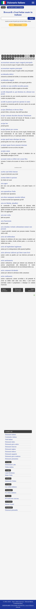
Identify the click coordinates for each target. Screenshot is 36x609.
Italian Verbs (8, 475)
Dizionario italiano (10, 434)
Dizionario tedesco (10, 451)
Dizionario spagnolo (11, 454)
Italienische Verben (10, 481)
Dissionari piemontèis (11, 510)
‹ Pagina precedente (4, 289)
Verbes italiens (9, 467)
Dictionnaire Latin (10, 464)
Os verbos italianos (10, 492)
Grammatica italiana (11, 437)
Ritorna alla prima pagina (18, 289)
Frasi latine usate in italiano (15, 7)
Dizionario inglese (10, 449)
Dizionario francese (10, 446)
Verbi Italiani (9, 439)
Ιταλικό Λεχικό (9, 504)
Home (3, 7)
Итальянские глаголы (12, 498)
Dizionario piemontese (11, 459)
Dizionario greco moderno (12, 456)
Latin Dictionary (10, 473)
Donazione (18, 25)
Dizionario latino (10, 442)
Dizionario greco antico (12, 444)
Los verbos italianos (11, 487)
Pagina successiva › (31, 289)
